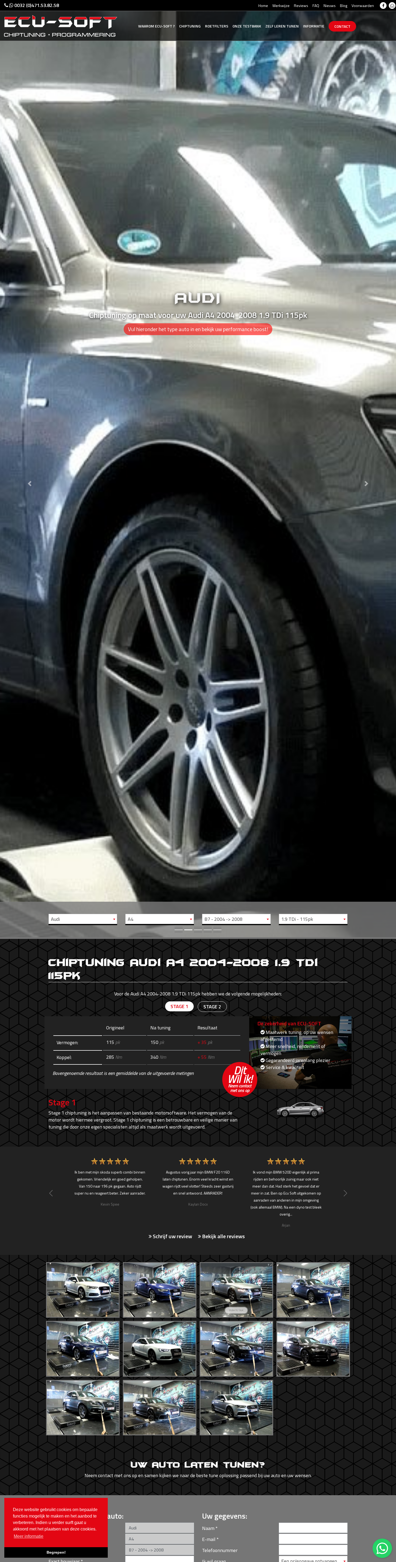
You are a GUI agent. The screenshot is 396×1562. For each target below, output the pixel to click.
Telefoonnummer (220, 1550)
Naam (208, 1528)
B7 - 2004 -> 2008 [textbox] (223, 919)
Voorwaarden (363, 5)
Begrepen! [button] (56, 1552)
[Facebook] (383, 5)
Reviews (301, 5)
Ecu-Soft (156, 26)
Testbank (246, 26)
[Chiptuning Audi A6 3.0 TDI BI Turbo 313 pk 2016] (313, 1347)
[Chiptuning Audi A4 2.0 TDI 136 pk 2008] (236, 1288)
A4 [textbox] (130, 919)
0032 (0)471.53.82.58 (36, 5)
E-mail (209, 1539)
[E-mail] (392, 5)
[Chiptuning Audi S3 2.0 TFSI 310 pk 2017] (236, 1406)
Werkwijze (281, 5)
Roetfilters (216, 26)
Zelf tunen (282, 26)
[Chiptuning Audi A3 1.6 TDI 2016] (83, 1288)
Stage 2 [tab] (212, 1006)
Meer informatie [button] (28, 1536)
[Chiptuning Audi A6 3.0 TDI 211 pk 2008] (236, 1347)
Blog (343, 5)
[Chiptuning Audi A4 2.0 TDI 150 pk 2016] (83, 1347)
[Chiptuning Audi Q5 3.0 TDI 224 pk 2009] (83, 1406)
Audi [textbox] (55, 919)
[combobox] (82, 919)
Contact (342, 26)
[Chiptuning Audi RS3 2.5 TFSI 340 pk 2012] (159, 1406)
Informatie (313, 26)
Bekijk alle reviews (223, 1236)
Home (263, 5)
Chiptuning (190, 26)
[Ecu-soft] (60, 25)
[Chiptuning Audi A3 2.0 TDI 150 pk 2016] (159, 1288)
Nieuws (330, 5)
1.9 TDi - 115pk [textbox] (297, 919)
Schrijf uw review (172, 1236)
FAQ (315, 5)
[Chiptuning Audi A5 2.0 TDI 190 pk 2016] (159, 1347)
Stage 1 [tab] (179, 1006)
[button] (30, 468)
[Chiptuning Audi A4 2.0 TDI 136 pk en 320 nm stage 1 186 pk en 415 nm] (313, 1288)
